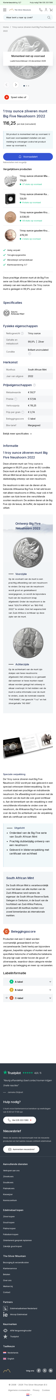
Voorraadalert (30, 156)
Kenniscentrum (10, 1200)
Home (6, 27)
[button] (6, 84)
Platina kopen (9, 1228)
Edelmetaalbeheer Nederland (23, 1308)
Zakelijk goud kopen (12, 1246)
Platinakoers (8, 1188)
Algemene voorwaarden (19, 1390)
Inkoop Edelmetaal (18, 1314)
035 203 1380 (47, 2)
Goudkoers (8, 1182)
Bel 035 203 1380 (20, 1120)
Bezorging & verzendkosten (16, 1262)
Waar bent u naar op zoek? (19, 17)
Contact (6, 1292)
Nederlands (12, 1353)
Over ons (7, 1280)
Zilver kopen (9, 1216)
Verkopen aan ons (11, 1170)
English (10, 1358)
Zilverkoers (8, 1176)
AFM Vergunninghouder (20, 1330)
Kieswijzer (8, 1194)
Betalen (6, 1274)
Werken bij (8, 1286)
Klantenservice (10, 1268)
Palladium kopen (10, 1234)
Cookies (46, 1390)
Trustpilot (14, 1336)
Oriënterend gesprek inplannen (17, 1240)
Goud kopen (8, 1222)
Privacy (36, 1390)
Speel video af (18, 97)
